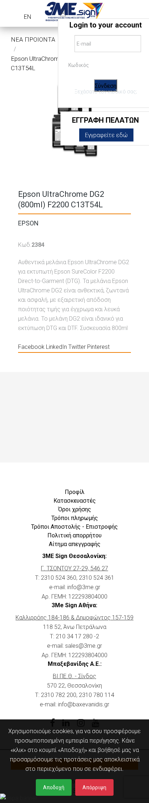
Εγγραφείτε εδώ (106, 135)
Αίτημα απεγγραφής (75, 544)
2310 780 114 (96, 695)
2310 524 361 (96, 577)
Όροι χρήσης (74, 509)
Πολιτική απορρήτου (74, 535)
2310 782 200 (58, 695)
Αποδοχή (53, 787)
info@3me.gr (83, 587)
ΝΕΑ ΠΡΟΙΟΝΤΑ (33, 39)
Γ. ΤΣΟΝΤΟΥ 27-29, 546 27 (74, 568)
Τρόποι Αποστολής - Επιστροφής (74, 526)
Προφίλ (75, 492)
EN (27, 16)
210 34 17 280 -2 (77, 636)
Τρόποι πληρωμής (74, 518)
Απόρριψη (94, 787)
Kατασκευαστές (75, 500)
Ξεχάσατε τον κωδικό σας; (105, 91)
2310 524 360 (58, 577)
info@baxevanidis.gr (83, 704)
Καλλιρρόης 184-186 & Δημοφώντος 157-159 (74, 617)
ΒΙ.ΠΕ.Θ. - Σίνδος (74, 676)
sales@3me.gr (83, 645)
